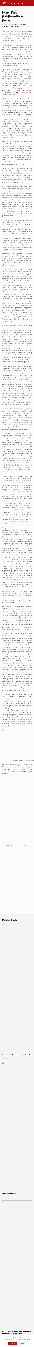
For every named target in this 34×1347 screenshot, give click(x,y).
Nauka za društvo (8, 767)
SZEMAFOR (16, 26)
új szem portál (15, 3)
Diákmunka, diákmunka (9, 1193)
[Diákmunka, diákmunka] (17, 1126)
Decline (22, 1343)
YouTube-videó (14, 128)
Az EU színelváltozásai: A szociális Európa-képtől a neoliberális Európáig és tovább (16, 1333)
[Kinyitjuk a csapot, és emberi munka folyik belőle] (17, 988)
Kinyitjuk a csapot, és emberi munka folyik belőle (16, 1055)
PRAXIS (11, 26)
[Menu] (31, 3)
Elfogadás (12, 1343)
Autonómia (5, 769)
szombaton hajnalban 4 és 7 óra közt (14, 92)
